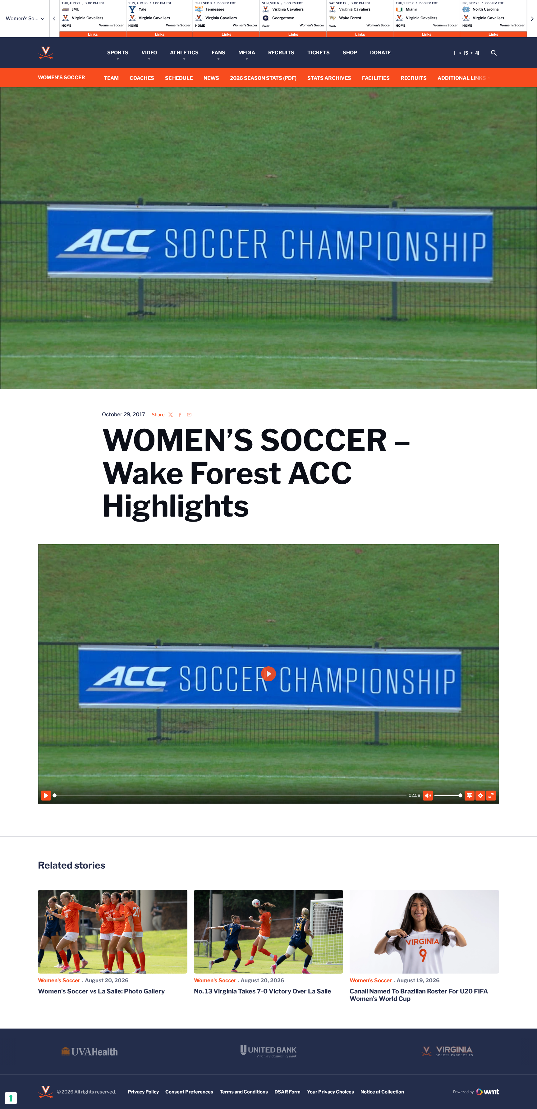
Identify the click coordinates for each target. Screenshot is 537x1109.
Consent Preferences (189, 1092)
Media (246, 53)
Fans (218, 53)
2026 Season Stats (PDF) (263, 78)
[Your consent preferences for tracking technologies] (11, 1098)
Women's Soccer (59, 980)
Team (111, 78)
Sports (117, 53)
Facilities (376, 78)
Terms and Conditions (244, 1092)
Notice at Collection (382, 1092)
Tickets (318, 53)
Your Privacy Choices (330, 1092)
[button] (54, 18)
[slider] (229, 795)
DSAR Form (287, 1092)
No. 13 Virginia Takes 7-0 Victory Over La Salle (262, 991)
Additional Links (462, 78)
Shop (350, 53)
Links (93, 34)
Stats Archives (329, 78)
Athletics (184, 53)
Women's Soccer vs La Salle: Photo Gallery (101, 991)
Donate (380, 53)
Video (149, 53)
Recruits (281, 53)
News (211, 78)
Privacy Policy (143, 1092)
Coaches (142, 78)
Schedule (179, 78)
